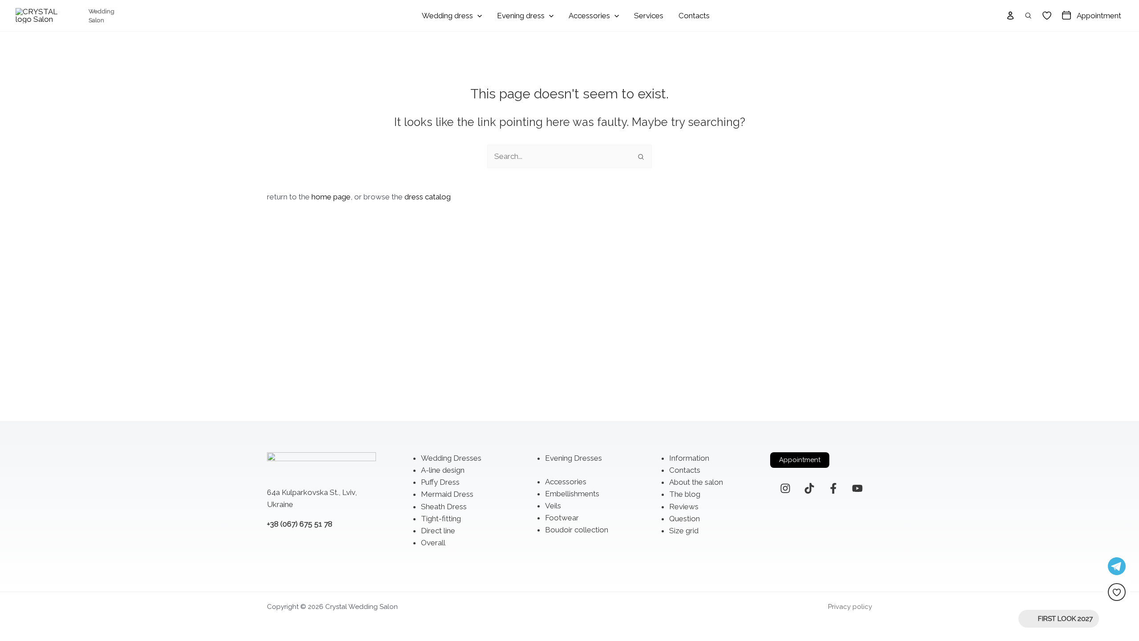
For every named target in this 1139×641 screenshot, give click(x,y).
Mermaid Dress (447, 494)
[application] (477, 15)
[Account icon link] (1010, 15)
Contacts (684, 470)
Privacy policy (850, 607)
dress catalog (427, 196)
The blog (684, 494)
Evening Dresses (573, 458)
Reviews (684, 506)
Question (684, 518)
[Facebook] (833, 488)
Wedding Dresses (451, 458)
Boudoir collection (576, 529)
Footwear (562, 517)
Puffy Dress (440, 482)
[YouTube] (857, 488)
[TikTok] (809, 488)
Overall (433, 542)
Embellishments (572, 493)
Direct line (438, 530)
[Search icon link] (1029, 15)
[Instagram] (785, 488)
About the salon (696, 482)
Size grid (684, 530)
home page (331, 196)
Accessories (565, 481)
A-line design (442, 470)
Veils (553, 505)
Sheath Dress (444, 506)
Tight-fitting (441, 518)
